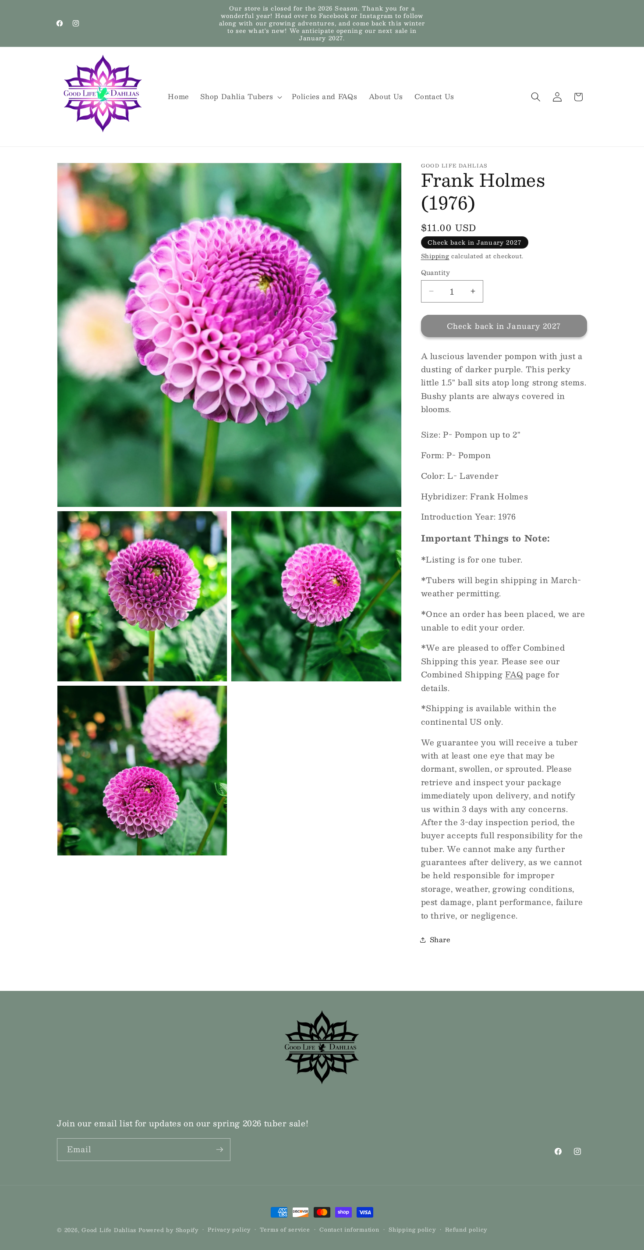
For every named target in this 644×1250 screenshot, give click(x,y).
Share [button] (440, 939)
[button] (240, 97)
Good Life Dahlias (108, 1229)
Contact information (349, 1229)
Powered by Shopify (168, 1229)
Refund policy (466, 1229)
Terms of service (285, 1229)
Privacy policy (229, 1229)
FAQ (514, 674)
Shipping (435, 256)
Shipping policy (412, 1229)
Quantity (435, 272)
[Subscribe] (219, 1149)
